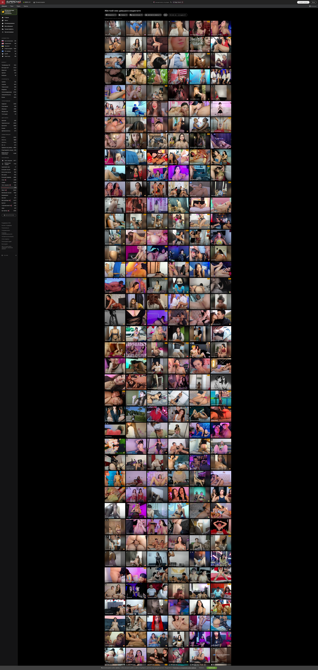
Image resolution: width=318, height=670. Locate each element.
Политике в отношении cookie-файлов (184, 668)
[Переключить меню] (2, 2)
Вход (313, 2)
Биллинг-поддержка (7, 225)
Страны (123, 15)
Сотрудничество (6, 230)
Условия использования (7, 236)
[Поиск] (171, 2)
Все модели (5, 244)
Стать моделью (5, 239)
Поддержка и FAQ (6, 223)
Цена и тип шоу (136, 15)
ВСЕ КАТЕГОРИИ (10, 215)
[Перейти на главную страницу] (13, 2)
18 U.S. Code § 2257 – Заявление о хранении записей (7, 247)
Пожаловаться (5, 228)
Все (165, 15)
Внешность (111, 15)
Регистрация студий (6, 241)
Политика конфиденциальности (7, 233)
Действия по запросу (153, 15)
